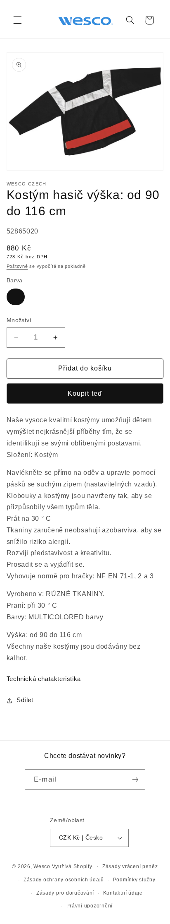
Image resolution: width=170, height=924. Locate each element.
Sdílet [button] (25, 700)
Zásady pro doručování (65, 892)
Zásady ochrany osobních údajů (64, 879)
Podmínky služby (134, 879)
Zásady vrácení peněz (130, 866)
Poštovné (17, 266)
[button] (17, 20)
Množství (19, 320)
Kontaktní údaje (123, 892)
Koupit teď (85, 393)
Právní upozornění (89, 905)
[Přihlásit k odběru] (134, 779)
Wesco (41, 866)
